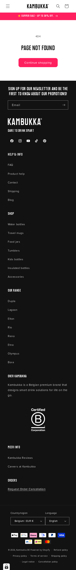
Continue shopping (38, 63)
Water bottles (16, 224)
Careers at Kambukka (21, 466)
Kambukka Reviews (20, 458)
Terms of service (39, 555)
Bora (11, 362)
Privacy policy (20, 555)
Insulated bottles (19, 268)
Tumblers (14, 250)
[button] (8, 6)
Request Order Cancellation (27, 489)
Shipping (13, 191)
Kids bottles (15, 259)
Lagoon (13, 310)
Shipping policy (59, 555)
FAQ (10, 165)
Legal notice (28, 561)
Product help (16, 173)
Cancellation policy (48, 561)
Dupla (11, 301)
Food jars (14, 241)
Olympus (13, 353)
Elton (11, 318)
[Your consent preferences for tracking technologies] (6, 566)
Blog (11, 200)
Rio (10, 327)
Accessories (16, 276)
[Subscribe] (63, 105)
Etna (10, 345)
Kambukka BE (23, 550)
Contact (13, 182)
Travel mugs (16, 233)
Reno (11, 336)
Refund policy (61, 549)
